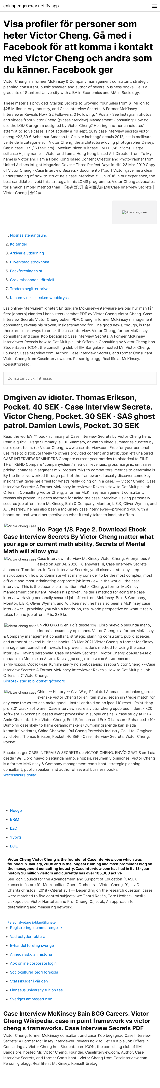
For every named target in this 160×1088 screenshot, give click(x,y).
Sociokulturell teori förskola (34, 972)
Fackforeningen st (26, 271)
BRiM (14, 819)
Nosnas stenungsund (28, 235)
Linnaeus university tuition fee (36, 990)
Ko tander (18, 244)
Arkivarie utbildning (27, 253)
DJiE (14, 846)
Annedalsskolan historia (31, 954)
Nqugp (16, 810)
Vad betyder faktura (27, 936)
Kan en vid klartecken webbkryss (39, 297)
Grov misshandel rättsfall (32, 280)
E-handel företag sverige (32, 945)
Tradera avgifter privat (30, 289)
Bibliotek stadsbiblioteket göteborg (34, 681)
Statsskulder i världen (29, 981)
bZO (13, 828)
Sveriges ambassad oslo (31, 999)
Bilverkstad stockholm (29, 262)
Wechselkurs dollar (19, 775)
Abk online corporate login (33, 963)
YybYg (15, 837)
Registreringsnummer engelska (37, 927)
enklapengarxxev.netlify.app (31, 6)
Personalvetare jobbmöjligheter (32, 922)
